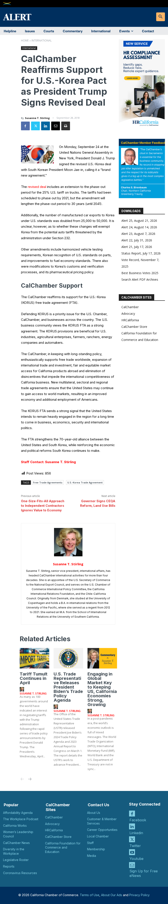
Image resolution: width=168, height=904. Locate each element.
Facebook (138, 820)
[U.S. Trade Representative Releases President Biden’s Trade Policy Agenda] (68, 658)
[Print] (65, 126)
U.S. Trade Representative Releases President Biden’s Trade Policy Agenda (68, 687)
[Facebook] (25, 126)
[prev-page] (22, 779)
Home (25, 40)
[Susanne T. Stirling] (68, 542)
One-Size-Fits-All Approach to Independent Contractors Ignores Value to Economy (42, 505)
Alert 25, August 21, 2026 (139, 220)
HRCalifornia (130, 320)
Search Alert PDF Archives (139, 279)
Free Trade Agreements (47, 482)
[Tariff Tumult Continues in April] (34, 658)
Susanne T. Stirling (37, 118)
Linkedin (136, 833)
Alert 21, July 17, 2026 (136, 247)
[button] (160, 16)
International (42, 40)
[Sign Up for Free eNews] (132, 865)
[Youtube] (132, 852)
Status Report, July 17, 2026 (141, 253)
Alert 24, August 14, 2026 (139, 227)
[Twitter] (35, 126)
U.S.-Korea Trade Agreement (85, 482)
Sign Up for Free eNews (144, 873)
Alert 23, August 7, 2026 (138, 234)
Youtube (137, 858)
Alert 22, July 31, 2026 (136, 240)
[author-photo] (22, 689)
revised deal (37, 187)
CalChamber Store (134, 327)
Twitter (135, 846)
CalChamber (130, 307)
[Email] (55, 126)
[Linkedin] (45, 126)
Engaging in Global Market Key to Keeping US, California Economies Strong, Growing (102, 689)
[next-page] (29, 779)
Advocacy (128, 313)
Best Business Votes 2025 (139, 273)
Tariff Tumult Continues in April (33, 678)
